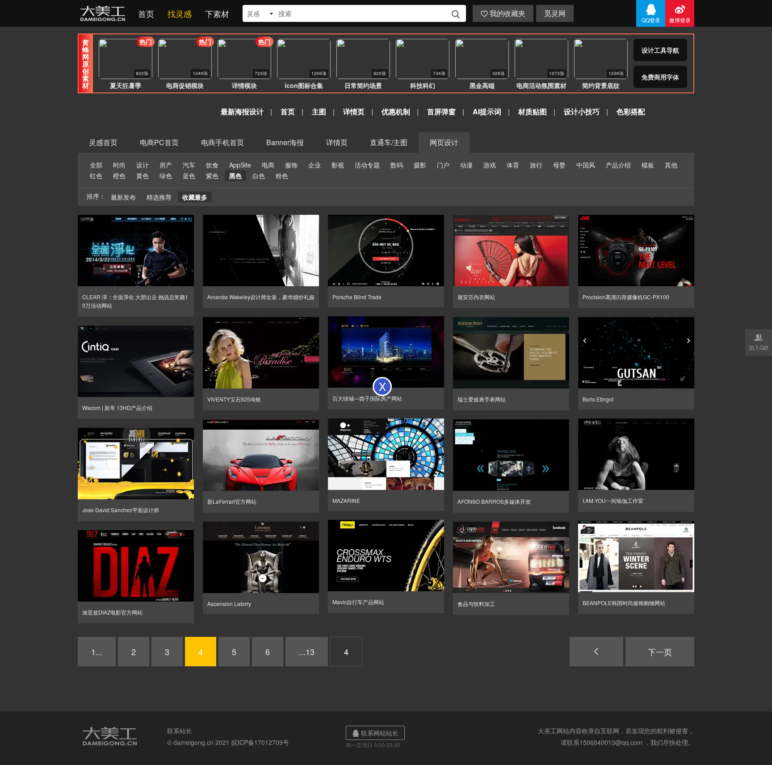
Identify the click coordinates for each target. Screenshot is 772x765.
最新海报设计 (242, 111)
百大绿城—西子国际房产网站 (367, 398)
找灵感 (180, 13)
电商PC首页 (159, 142)
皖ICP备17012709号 (260, 742)
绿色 (165, 175)
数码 (396, 164)
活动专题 (367, 164)
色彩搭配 (631, 111)
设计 (142, 164)
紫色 (212, 175)
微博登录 (680, 13)
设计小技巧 (582, 111)
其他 (671, 164)
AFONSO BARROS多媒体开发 (494, 501)
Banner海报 (285, 142)
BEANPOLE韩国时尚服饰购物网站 (624, 602)
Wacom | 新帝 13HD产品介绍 (117, 407)
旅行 (536, 164)
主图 (319, 111)
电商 (268, 164)
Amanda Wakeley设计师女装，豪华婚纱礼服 (261, 297)
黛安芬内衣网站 (476, 297)
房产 (165, 164)
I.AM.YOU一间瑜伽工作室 (613, 500)
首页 (146, 13)
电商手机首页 (222, 142)
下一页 (660, 651)
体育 (513, 164)
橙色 (119, 175)
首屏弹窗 (441, 111)
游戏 (489, 164)
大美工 (104, 13)
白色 (258, 175)
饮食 (212, 164)
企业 (314, 164)
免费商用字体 (660, 76)
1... (96, 651)
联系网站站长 (375, 732)
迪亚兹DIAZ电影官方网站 (112, 612)
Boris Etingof (598, 399)
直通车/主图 (388, 142)
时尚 (119, 164)
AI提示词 (487, 111)
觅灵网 (555, 13)
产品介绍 (618, 164)
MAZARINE (346, 500)
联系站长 (179, 730)
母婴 (559, 164)
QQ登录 (651, 13)
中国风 (585, 164)
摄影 (420, 164)
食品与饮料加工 (476, 603)
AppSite (240, 164)
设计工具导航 (660, 50)
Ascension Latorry (229, 603)
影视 (337, 164)
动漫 (466, 164)
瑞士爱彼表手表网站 (481, 399)
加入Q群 (759, 341)
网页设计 (444, 142)
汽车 (189, 164)
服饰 (291, 164)
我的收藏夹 (503, 13)
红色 (96, 175)
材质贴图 (532, 111)
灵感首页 (103, 142)
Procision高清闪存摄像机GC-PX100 (626, 297)
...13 (307, 651)
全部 (96, 164)
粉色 (282, 175)
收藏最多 (194, 196)
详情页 (354, 111)
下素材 (217, 13)
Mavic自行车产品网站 (358, 602)
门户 (443, 164)
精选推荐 (159, 196)
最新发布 (123, 196)
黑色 (235, 175)
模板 (648, 164)
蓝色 (189, 175)
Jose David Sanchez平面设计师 (120, 510)
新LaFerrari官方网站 (231, 501)
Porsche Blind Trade (357, 297)
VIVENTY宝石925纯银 (234, 399)
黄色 (142, 175)
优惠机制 (396, 111)
